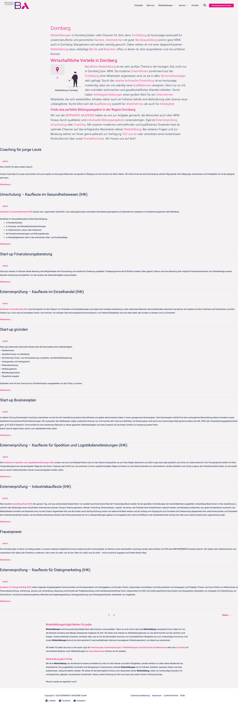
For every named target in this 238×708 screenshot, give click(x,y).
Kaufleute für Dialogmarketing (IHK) (15, 587)
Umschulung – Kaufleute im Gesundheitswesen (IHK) (44, 194)
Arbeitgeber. (167, 104)
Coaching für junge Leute (20, 149)
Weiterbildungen (165, 5)
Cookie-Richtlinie (171, 695)
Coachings (180, 647)
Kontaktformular (94, 138)
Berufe (93, 49)
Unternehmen (139, 71)
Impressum (157, 695)
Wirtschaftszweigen (173, 76)
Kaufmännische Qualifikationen (152, 647)
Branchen (110, 49)
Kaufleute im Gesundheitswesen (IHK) (16, 212)
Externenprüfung (166, 120)
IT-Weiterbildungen (130, 647)
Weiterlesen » (6, 184)
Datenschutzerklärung (140, 695)
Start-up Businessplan (18, 400)
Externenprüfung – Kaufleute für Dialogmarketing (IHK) (45, 570)
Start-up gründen (14, 329)
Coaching (80, 124)
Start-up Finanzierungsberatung (26, 254)
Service (182, 5)
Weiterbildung (59, 49)
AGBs (182, 695)
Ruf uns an (130, 134)
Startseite (138, 5)
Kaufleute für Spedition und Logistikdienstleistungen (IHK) (28, 462)
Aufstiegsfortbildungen (107, 94)
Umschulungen (97, 647)
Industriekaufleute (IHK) (22, 504)
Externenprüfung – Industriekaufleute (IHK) (35, 486)
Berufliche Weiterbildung (100, 66)
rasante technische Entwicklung (134, 80)
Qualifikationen (142, 85)
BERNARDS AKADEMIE (80, 115)
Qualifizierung (103, 104)
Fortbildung (139, 35)
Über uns (150, 5)
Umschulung (59, 124)
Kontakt (195, 5)
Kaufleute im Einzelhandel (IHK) (14, 309)
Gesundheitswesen (97, 651)
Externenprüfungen (112, 647)
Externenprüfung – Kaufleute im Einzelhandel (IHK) (42, 292)
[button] (205, 5)
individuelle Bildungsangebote (105, 120)
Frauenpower (11, 532)
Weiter (226, 615)
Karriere (99, 40)
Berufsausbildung (146, 40)
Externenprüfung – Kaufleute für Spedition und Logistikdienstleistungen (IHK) (63, 445)
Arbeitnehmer (114, 40)
